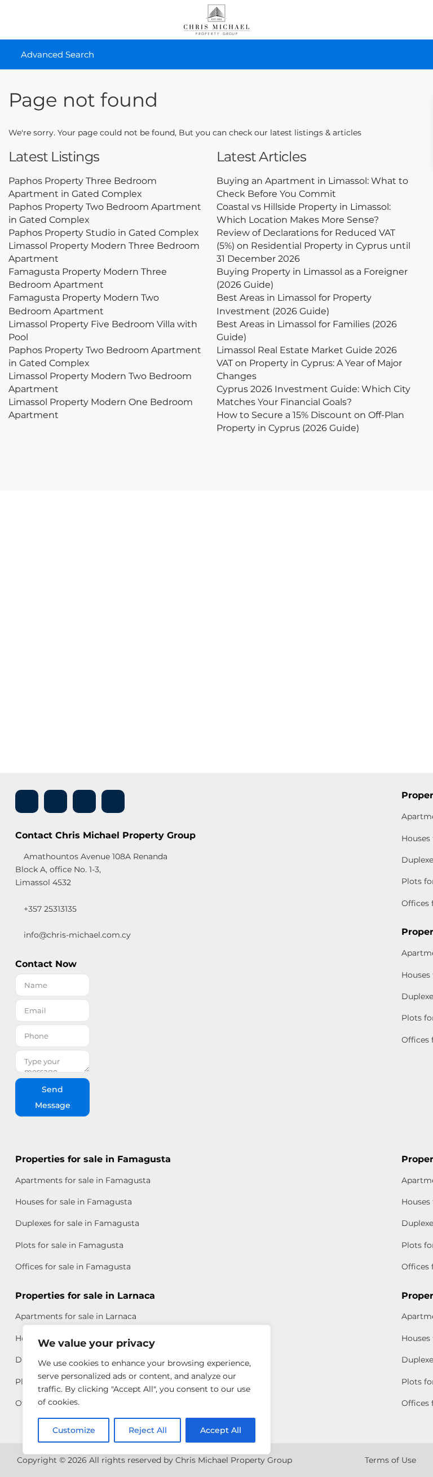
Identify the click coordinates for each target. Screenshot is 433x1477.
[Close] (259, 1334)
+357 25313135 (49, 909)
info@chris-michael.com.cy (77, 935)
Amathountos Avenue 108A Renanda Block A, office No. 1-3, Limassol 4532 (91, 869)
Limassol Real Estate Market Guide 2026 (306, 350)
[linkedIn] (55, 801)
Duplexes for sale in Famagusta (77, 1223)
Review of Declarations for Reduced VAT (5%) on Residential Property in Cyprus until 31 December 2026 (313, 245)
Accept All (220, 1430)
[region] (147, 1389)
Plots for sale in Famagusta (69, 1245)
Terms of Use (390, 1460)
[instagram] (113, 801)
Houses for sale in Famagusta (73, 1202)
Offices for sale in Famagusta (73, 1266)
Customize (73, 1430)
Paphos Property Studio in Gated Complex (103, 232)
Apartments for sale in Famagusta (83, 1180)
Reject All (148, 1430)
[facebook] (26, 801)
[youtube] (84, 801)
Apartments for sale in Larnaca (75, 1316)
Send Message (52, 1097)
